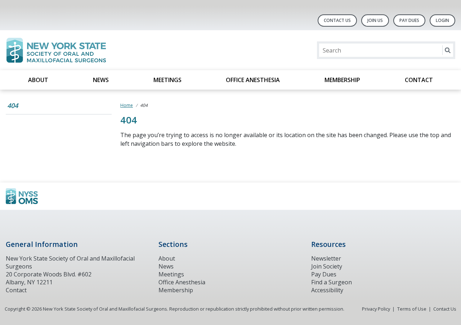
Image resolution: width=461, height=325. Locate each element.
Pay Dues (409, 20)
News (101, 80)
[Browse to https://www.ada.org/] (42, 196)
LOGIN (442, 20)
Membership (342, 80)
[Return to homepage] (99, 50)
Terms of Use (411, 309)
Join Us (375, 20)
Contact (419, 80)
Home (126, 105)
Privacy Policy (376, 309)
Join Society (326, 266)
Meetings (167, 80)
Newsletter (326, 258)
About (38, 80)
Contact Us (337, 20)
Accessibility (327, 290)
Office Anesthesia (253, 80)
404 (12, 105)
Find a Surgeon (331, 282)
